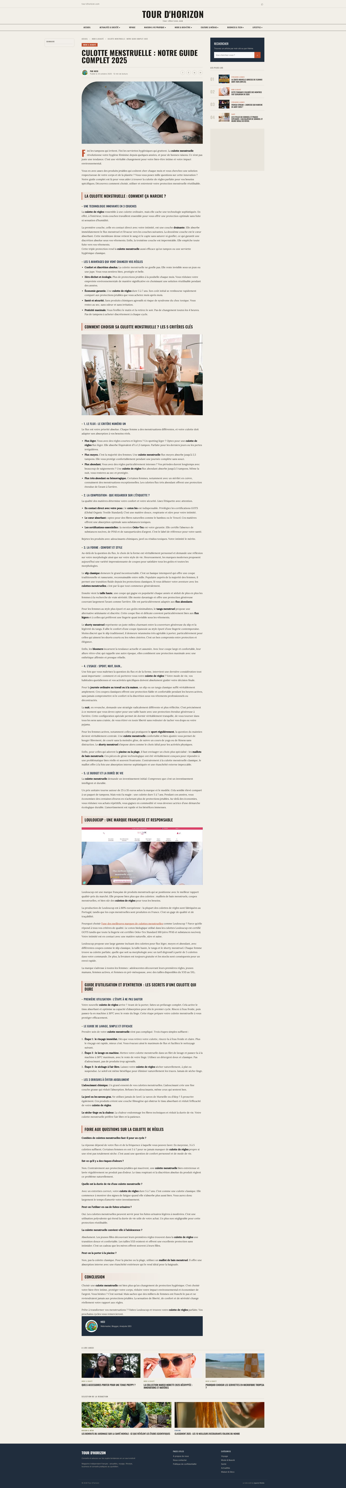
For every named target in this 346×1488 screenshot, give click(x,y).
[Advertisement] (237, 150)
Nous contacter (180, 1460)
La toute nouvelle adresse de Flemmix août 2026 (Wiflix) (246, 80)
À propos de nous (181, 1456)
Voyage (132, 27)
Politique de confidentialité (184, 1464)
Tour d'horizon (173, 14)
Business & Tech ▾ (235, 27)
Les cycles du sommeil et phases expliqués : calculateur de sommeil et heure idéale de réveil (247, 119)
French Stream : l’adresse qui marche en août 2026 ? (246, 105)
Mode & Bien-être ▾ (183, 27)
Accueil (87, 27)
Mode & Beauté (98, 39)
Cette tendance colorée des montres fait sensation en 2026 (246, 93)
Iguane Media (259, 1483)
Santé (223, 1464)
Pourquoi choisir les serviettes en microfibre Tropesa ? (235, 1386)
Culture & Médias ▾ (209, 27)
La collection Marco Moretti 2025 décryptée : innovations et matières (168, 1386)
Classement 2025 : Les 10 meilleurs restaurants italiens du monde (207, 1433)
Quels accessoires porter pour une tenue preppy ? (109, 1385)
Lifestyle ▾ (257, 27)
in (194, 72)
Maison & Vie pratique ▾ (155, 27)
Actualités (225, 1468)
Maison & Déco (227, 1472)
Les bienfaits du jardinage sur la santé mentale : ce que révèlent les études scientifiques (126, 1433)
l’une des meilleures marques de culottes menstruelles (132, 923)
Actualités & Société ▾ (110, 27)
